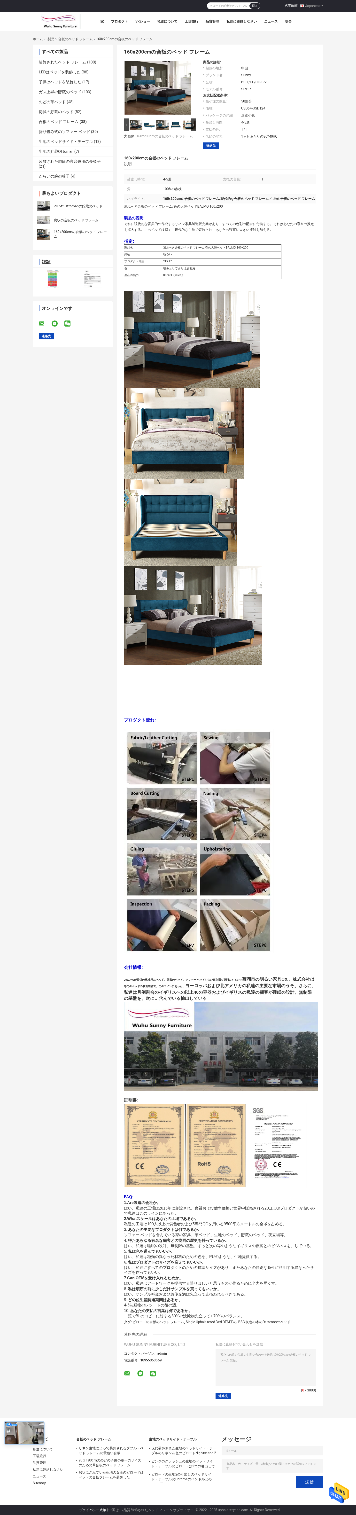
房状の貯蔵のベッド (56, 111)
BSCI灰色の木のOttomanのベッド (264, 1322)
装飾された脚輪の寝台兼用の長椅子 (70, 161)
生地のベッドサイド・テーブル (66, 141)
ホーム (38, 39)
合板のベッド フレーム (75, 39)
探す (255, 6)
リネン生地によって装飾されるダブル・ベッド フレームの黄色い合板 (111, 1450)
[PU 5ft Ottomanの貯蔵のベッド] (43, 206)
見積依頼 (291, 6)
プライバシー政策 (92, 1510)
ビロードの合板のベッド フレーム (158, 1322)
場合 (288, 21)
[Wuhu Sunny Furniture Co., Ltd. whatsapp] (58, 323)
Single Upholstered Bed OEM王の (211, 1322)
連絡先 (211, 146)
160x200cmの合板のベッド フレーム (164, 136)
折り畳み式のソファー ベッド (64, 131)
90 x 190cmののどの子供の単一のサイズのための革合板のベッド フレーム (110, 1462)
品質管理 (212, 21)
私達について (167, 21)
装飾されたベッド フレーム (62, 62)
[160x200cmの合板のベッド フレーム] (43, 234)
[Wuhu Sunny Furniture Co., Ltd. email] (45, 323)
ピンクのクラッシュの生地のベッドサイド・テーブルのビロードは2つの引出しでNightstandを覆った (183, 1464)
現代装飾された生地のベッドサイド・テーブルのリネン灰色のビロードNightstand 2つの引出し (183, 1451)
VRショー (142, 21)
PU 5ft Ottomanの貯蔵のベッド (78, 206)
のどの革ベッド (52, 102)
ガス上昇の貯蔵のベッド (60, 92)
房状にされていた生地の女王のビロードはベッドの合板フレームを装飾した (111, 1474)
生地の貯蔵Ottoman (56, 151)
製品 (50, 39)
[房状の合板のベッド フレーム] (43, 220)
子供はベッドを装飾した (60, 82)
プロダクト (119, 21)
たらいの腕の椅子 (54, 176)
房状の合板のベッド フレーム (76, 220)
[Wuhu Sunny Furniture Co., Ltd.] (59, 21)
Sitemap (39, 1483)
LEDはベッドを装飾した (60, 72)
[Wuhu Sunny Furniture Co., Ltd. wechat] (70, 323)
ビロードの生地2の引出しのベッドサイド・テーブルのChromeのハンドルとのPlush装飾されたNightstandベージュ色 (181, 1477)
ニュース (271, 21)
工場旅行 (191, 21)
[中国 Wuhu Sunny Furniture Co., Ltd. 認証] (53, 279)
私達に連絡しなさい (241, 21)
